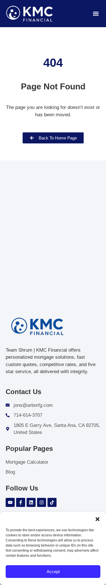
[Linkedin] (31, 502)
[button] (97, 519)
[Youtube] (10, 502)
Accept (53, 571)
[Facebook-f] (20, 502)
